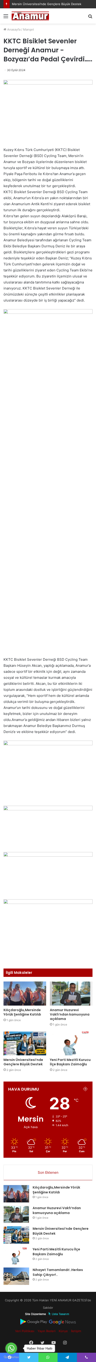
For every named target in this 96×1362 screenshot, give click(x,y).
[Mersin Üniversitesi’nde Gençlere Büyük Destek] (24, 1043)
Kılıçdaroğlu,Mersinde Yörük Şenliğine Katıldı (22, 1012)
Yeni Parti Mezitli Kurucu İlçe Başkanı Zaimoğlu (70, 1061)
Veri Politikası (24, 1331)
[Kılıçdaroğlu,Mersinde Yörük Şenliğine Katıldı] (24, 993)
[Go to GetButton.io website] (11, 1357)
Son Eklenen (48, 1172)
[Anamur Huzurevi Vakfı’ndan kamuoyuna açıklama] (71, 993)
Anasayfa (13, 29)
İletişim (76, 1331)
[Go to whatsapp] (11, 1348)
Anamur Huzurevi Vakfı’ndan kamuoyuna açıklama (69, 1014)
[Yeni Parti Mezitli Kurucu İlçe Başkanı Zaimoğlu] (71, 1043)
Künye (63, 1331)
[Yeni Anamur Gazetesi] (30, 16)
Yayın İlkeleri (46, 1331)
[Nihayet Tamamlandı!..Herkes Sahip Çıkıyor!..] (16, 1276)
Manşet (28, 29)
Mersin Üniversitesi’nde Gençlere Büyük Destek (46, 4)
